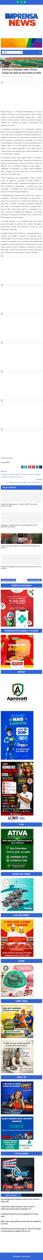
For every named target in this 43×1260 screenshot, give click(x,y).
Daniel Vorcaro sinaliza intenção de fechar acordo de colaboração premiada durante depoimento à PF (18, 1207)
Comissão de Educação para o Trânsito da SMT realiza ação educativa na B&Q (19, 505)
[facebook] (21, 2)
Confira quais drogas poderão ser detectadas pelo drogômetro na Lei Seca (20, 546)
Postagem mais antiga (34, 580)
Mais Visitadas (11, 1195)
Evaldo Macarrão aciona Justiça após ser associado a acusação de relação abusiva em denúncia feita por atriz (21, 1229)
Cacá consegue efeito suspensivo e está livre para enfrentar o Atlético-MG (20, 1200)
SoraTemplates (17, 1256)
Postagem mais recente (8, 580)
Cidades (31, 76)
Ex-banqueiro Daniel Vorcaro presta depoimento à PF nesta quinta (19, 1215)
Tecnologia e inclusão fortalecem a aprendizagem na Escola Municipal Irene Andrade (19, 526)
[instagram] (24, 2)
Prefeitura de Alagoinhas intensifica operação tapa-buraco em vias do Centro (21, 567)
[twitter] (17, 2)
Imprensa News (26, 1256)
